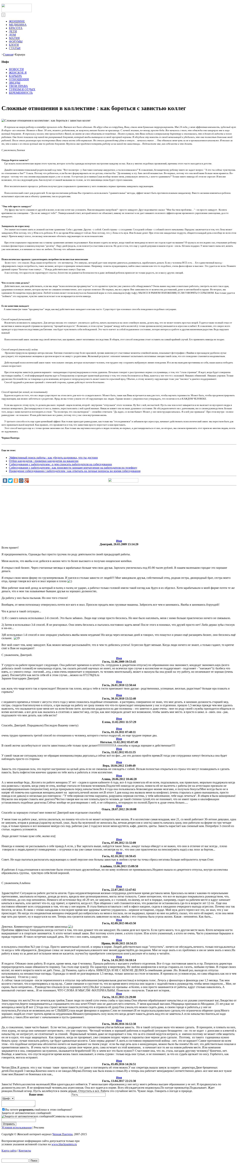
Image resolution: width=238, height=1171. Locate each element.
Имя (119, 540)
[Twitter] (10, 480)
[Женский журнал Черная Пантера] (16, 11)
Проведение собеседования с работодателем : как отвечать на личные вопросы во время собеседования (74, 471)
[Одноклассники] (16, 480)
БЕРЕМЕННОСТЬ (21, 92)
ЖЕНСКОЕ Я (18, 72)
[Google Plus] (26, 480)
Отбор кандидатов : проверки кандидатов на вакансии (43, 461)
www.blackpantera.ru (64, 1144)
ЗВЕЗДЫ (14, 82)
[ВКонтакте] (5, 480)
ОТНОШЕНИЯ (19, 79)
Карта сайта (9, 1150)
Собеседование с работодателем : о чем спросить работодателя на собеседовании (60, 464)
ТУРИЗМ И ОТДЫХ (22, 89)
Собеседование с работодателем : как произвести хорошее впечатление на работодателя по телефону (73, 467)
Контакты (25, 1150)
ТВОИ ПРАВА (18, 86)
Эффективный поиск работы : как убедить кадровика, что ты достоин (53, 457)
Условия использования (16, 1127)
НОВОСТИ (16, 69)
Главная (8, 54)
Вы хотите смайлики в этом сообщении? (38, 1109)
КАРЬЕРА (15, 76)
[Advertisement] (119, 513)
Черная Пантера (62, 1134)
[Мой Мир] (21, 480)
